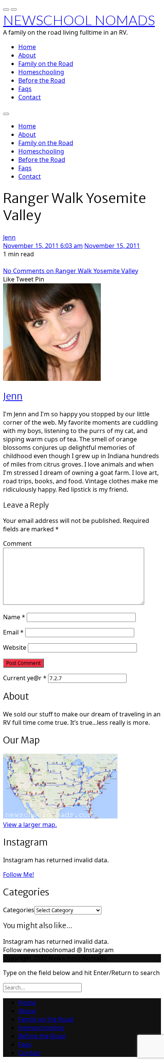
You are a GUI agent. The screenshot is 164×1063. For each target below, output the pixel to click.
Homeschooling (41, 72)
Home (27, 47)
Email (13, 632)
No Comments (70, 271)
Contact (29, 97)
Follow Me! (18, 874)
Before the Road (41, 80)
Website (14, 647)
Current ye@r (25, 678)
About (27, 55)
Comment (17, 543)
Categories (18, 910)
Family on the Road (45, 63)
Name (14, 617)
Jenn (9, 237)
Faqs (25, 89)
